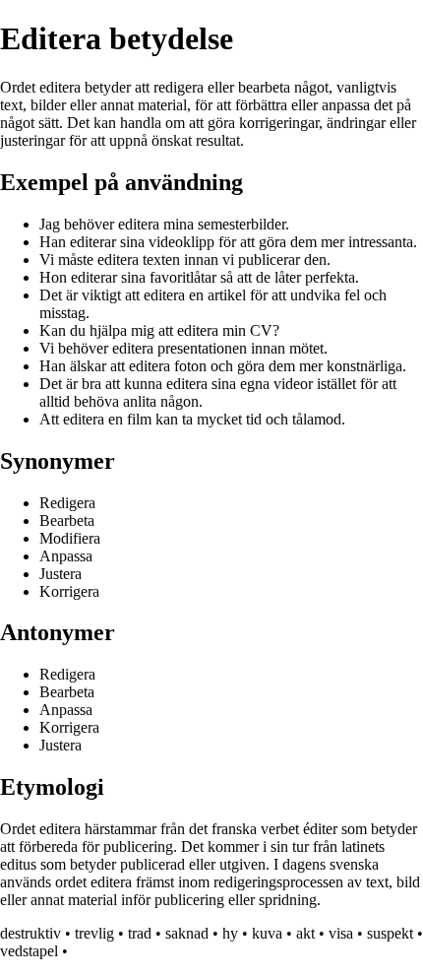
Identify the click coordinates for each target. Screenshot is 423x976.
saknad (187, 933)
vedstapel (29, 951)
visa (341, 933)
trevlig (94, 933)
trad (139, 933)
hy (230, 933)
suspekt (390, 933)
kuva (267, 933)
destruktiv (30, 933)
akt (305, 933)
